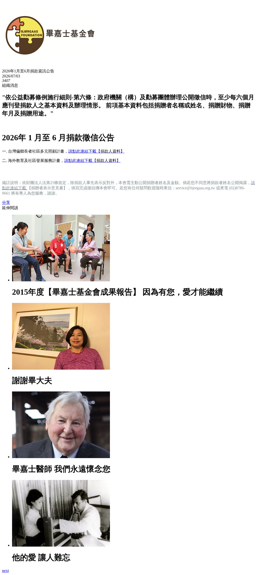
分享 (6, 202)
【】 (110, 151)
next (5, 570)
